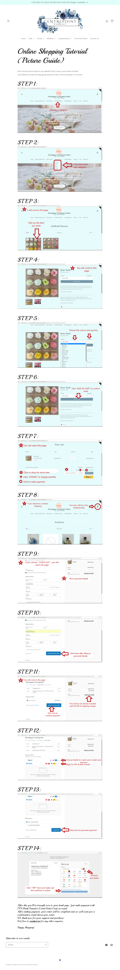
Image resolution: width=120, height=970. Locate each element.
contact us (35, 921)
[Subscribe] (45, 945)
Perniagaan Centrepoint (18, 964)
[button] (8, 21)
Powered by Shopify (32, 964)
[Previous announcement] (6, 2)
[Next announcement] (113, 2)
